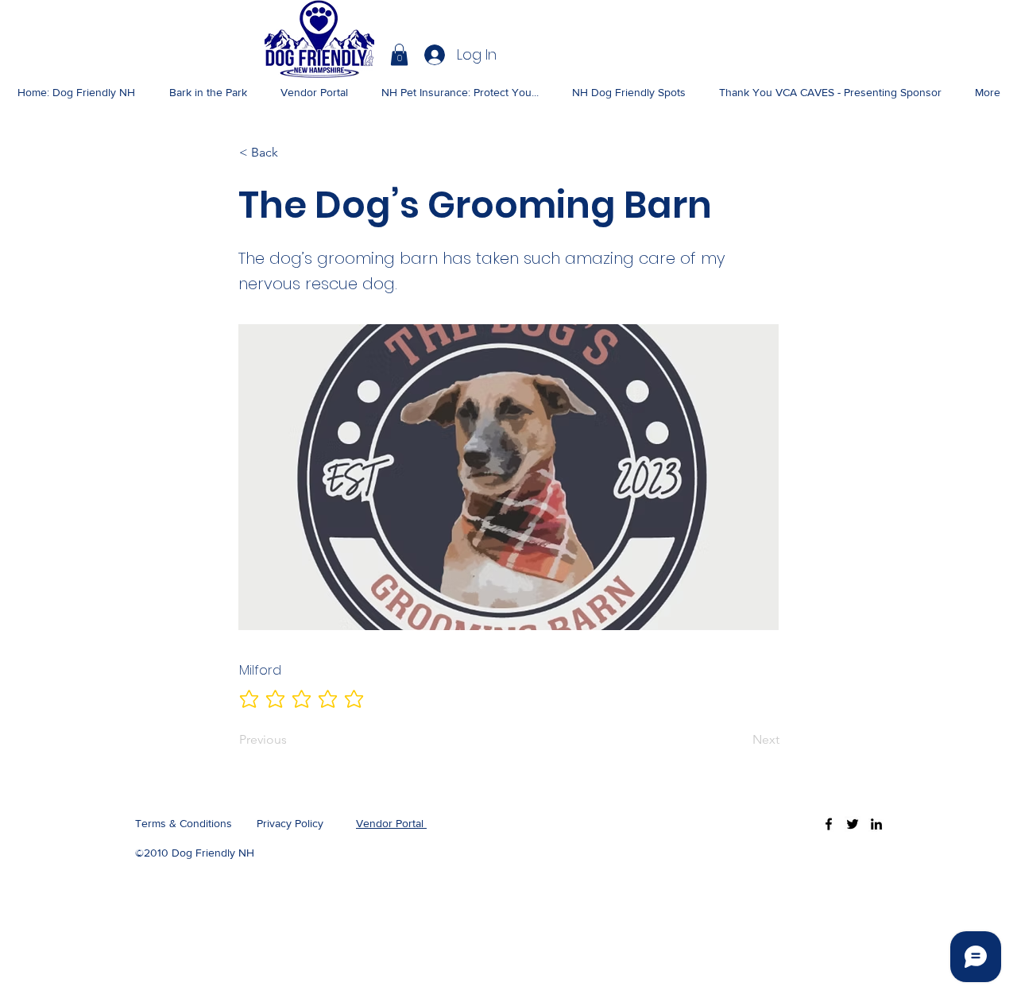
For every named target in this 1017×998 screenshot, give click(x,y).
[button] (399, 54)
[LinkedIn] (876, 824)
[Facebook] (829, 824)
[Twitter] (852, 824)
